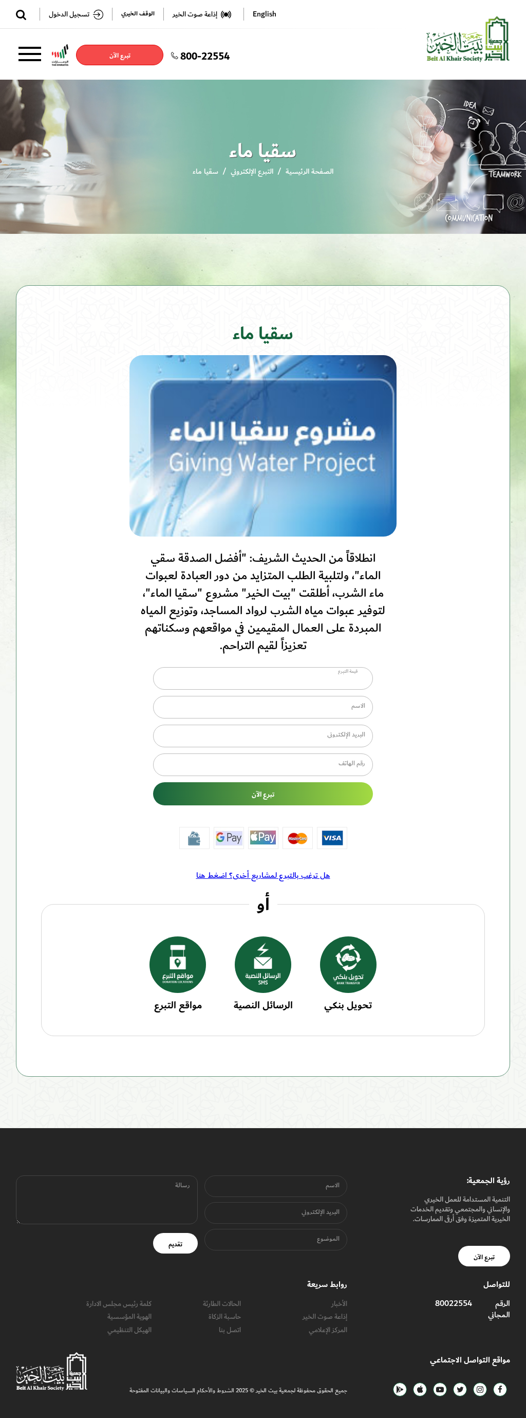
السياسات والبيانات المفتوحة (162, 1390)
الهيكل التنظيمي (129, 1330)
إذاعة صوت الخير (325, 1316)
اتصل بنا (230, 1330)
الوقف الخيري (138, 14)
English (264, 14)
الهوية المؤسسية (129, 1316)
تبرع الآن (119, 55)
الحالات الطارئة (222, 1304)
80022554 (453, 1303)
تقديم (175, 1244)
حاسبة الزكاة (225, 1316)
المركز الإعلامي (328, 1330)
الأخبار (339, 1304)
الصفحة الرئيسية (309, 171)
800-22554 (205, 55)
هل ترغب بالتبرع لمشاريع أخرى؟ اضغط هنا (263, 875)
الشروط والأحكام (214, 1390)
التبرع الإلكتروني (252, 171)
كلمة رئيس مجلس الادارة (119, 1304)
